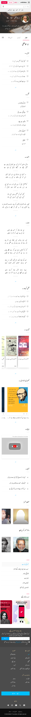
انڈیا (6, 20)
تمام (26, 38)
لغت (17, 10)
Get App (4, 2)
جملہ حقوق (10, 711)
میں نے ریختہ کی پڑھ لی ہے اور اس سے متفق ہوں (16, 642)
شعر (19, 10)
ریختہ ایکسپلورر (13, 668)
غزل (10, 38)
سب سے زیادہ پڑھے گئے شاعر (21, 569)
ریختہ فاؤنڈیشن (13, 654)
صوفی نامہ (28, 678)
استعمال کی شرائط (15, 711)
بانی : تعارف (13, 658)
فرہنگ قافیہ (27, 658)
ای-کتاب (10, 10)
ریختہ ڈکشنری (13, 682)
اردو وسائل (27, 665)
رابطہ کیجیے (14, 661)
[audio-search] (3, 6)
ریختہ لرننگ (27, 682)
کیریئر (14, 665)
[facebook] (24, 705)
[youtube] (16, 705)
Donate (10, 2)
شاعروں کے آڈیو (24, 587)
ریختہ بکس (14, 686)
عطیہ (29, 654)
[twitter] (20, 705)
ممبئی (8, 20)
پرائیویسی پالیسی (18, 642)
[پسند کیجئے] (11, 17)
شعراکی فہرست (25, 564)
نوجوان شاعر (26, 583)
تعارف (18, 38)
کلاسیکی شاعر (26, 574)
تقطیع (29, 661)
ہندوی (14, 678)
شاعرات (26, 578)
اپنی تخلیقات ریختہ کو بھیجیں (25, 668)
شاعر (22, 10)
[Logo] (23, 3)
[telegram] (8, 705)
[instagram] (12, 705)
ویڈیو (14, 10)
